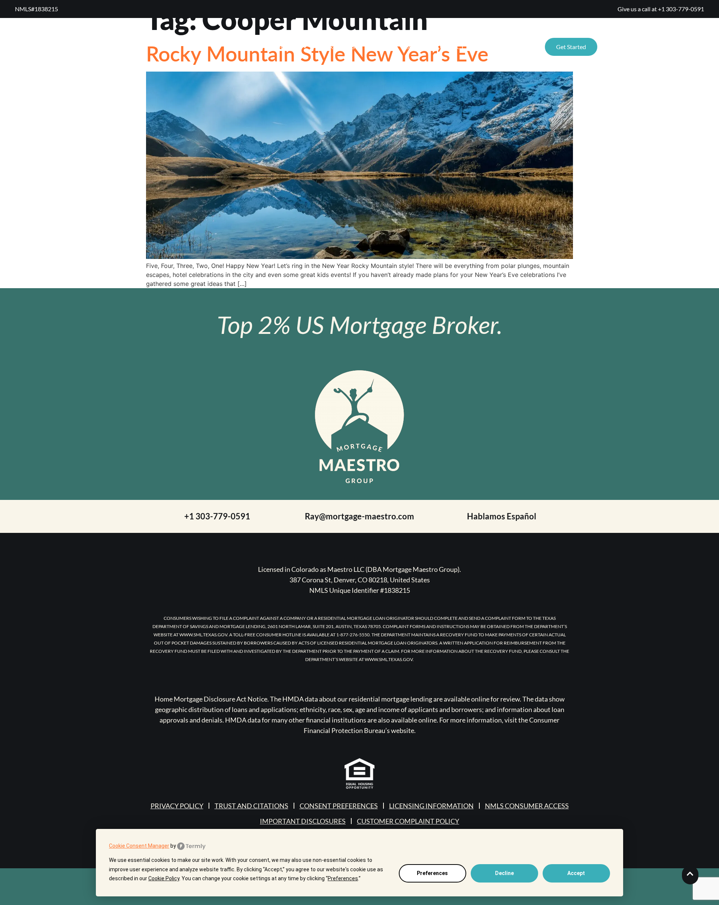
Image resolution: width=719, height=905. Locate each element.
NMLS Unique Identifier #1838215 (359, 590)
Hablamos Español (501, 516)
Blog (413, 46)
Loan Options (500, 46)
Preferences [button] (343, 878)
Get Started (571, 46)
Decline (504, 873)
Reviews (342, 46)
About (380, 46)
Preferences (432, 873)
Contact (450, 46)
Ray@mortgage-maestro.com (359, 516)
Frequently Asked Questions (651, 46)
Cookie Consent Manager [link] (139, 846)
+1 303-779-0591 (681, 8)
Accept (576, 873)
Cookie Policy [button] (163, 878)
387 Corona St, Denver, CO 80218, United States (359, 580)
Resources (282, 46)
